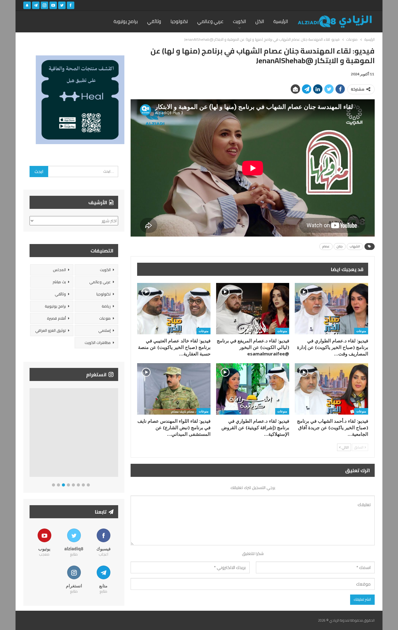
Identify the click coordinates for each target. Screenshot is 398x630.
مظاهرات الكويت (98, 342)
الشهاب (355, 246)
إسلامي (104, 330)
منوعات (361, 331)
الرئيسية (280, 21)
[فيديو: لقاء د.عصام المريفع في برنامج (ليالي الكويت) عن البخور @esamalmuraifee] (252, 308)
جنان (340, 246)
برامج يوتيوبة (125, 21)
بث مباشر (59, 281)
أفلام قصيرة (56, 318)
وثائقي (154, 21)
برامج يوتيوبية (55, 306)
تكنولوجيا (179, 21)
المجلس (59, 269)
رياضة (106, 306)
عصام (326, 246)
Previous (31, 434)
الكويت (239, 21)
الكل (259, 21)
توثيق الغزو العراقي (50, 330)
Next (117, 434)
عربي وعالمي (210, 21)
